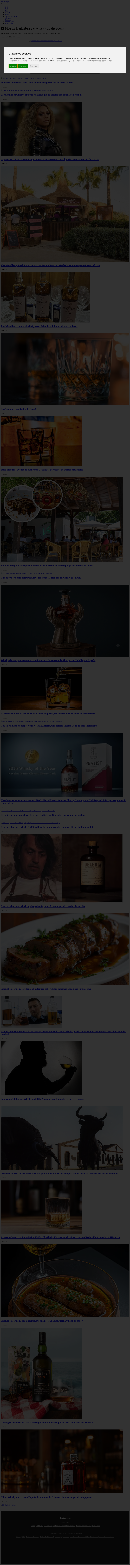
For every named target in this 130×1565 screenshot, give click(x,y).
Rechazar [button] (23, 66)
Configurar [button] (33, 66)
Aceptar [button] (13, 66)
